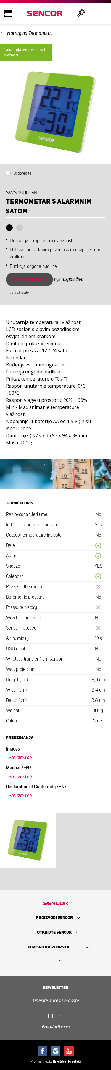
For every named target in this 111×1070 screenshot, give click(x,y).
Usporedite (22, 173)
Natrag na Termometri (29, 33)
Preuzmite (19, 757)
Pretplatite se (55, 1026)
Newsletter (55, 988)
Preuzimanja (19, 292)
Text (60, 1015)
